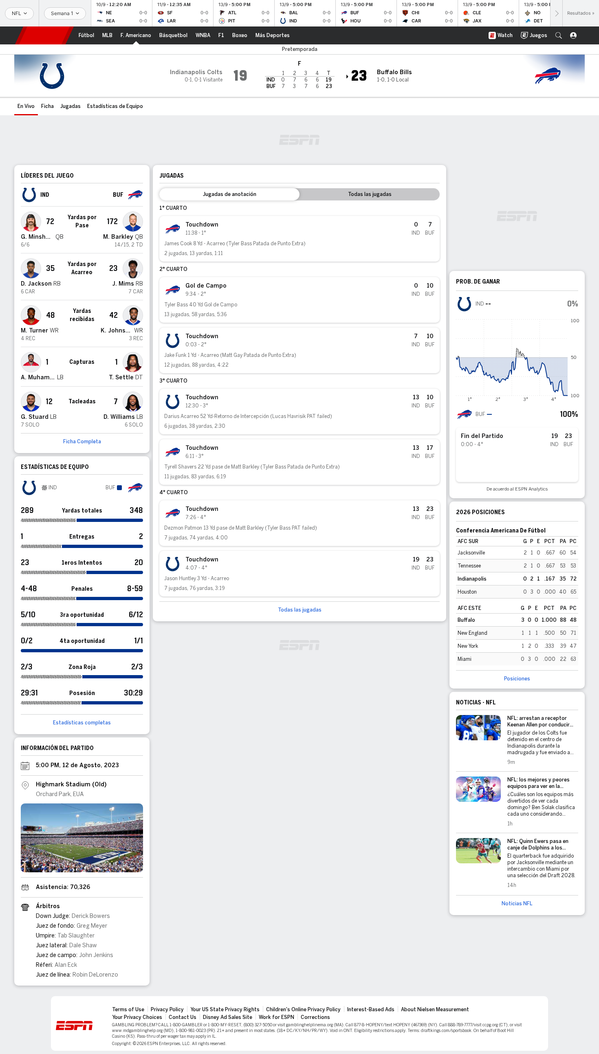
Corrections (315, 1017)
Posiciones (517, 679)
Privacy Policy (167, 1009)
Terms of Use (128, 1009)
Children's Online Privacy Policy (303, 1009)
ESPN (44, 35)
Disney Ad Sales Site (227, 1017)
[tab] (229, 194)
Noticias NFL (517, 904)
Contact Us (182, 1017)
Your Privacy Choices (137, 1017)
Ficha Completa (82, 441)
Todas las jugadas (300, 610)
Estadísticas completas (82, 723)
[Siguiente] (556, 13)
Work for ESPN (276, 1017)
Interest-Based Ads (370, 1009)
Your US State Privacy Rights (225, 1009)
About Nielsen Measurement (435, 1009)
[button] (558, 35)
